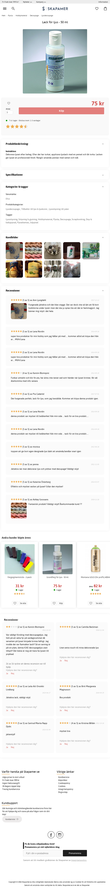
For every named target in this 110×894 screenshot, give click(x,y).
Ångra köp (62, 792)
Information (103, 2)
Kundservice (63, 777)
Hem (3, 15)
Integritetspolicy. (79, 860)
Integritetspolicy (65, 789)
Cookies (61, 786)
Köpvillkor (62, 780)
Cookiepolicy (64, 783)
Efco (8, 198)
